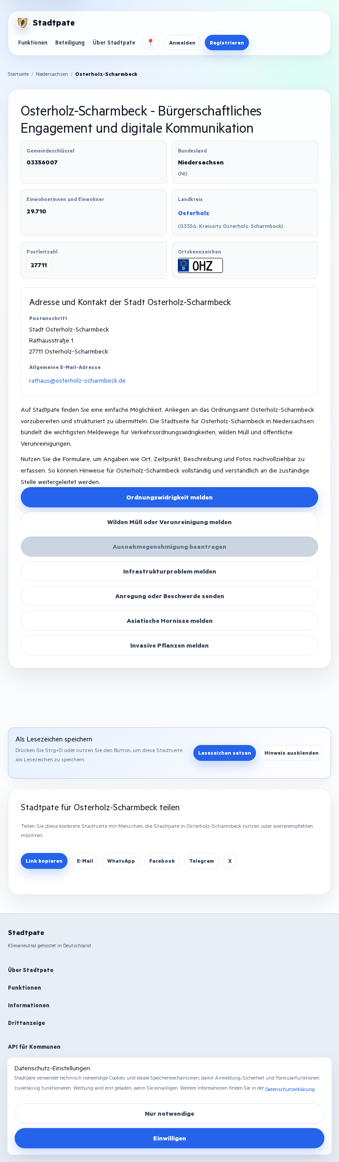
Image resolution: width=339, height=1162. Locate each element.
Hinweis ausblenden (291, 752)
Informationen (28, 1005)
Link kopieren (44, 860)
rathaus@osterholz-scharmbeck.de (77, 380)
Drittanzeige (26, 1022)
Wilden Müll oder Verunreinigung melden (169, 522)
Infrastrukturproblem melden (169, 571)
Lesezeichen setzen (224, 752)
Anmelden (182, 42)
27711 (38, 265)
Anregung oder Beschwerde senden (169, 596)
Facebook (162, 860)
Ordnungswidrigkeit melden (169, 497)
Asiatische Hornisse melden (170, 620)
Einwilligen (169, 1138)
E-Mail (85, 860)
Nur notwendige (169, 1113)
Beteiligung (70, 42)
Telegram (201, 860)
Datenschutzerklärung (290, 1089)
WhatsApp (121, 860)
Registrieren (227, 42)
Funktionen (32, 42)
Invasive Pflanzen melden (169, 645)
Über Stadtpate (114, 42)
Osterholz (193, 213)
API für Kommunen (34, 1046)
